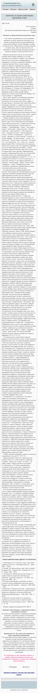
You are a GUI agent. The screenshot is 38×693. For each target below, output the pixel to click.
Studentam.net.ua (11, 3)
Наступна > (26, 667)
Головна (5, 9)
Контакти (13, 9)
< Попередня (12, 667)
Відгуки (32, 9)
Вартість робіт (23, 9)
